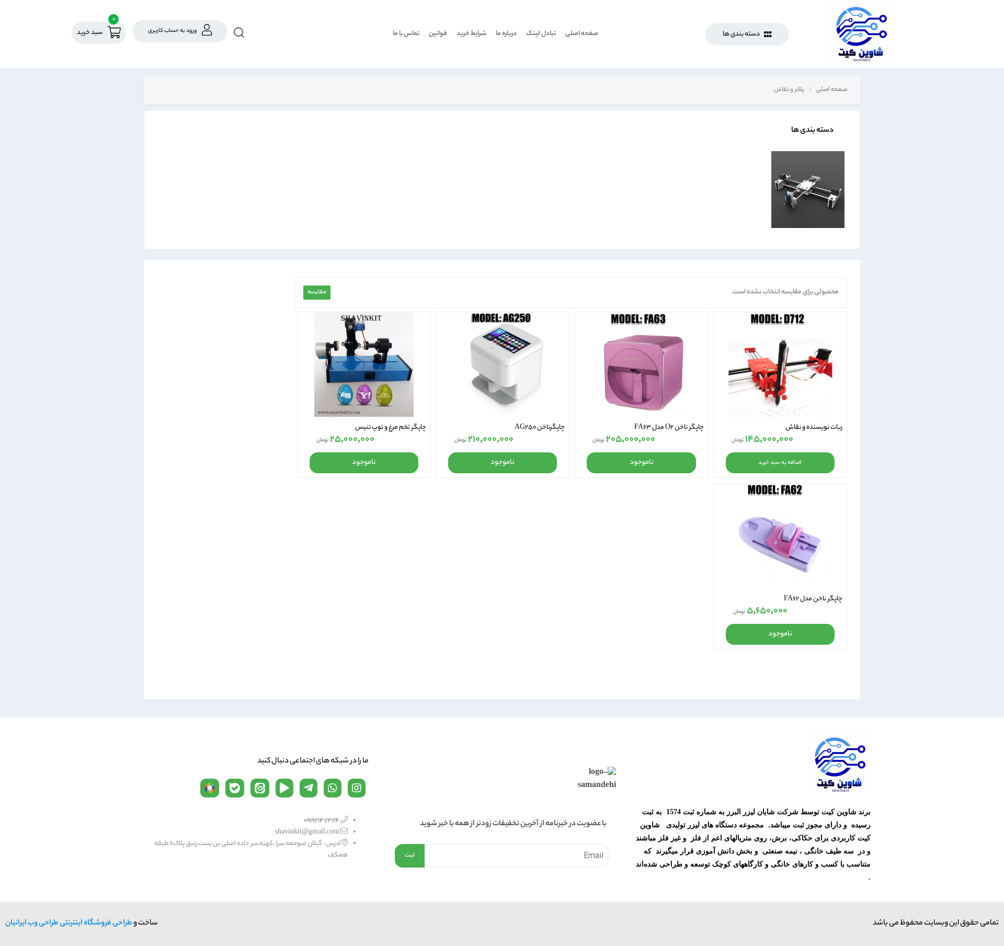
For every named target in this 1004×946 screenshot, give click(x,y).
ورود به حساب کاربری (172, 31)
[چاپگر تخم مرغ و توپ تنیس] (364, 364)
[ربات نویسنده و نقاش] (780, 364)
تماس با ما (406, 33)
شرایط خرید (471, 33)
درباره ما (506, 33)
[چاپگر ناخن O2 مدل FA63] (641, 364)
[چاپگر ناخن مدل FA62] (780, 536)
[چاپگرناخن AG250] (502, 364)
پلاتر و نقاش (788, 90)
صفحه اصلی (581, 33)
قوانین (438, 33)
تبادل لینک (541, 33)
